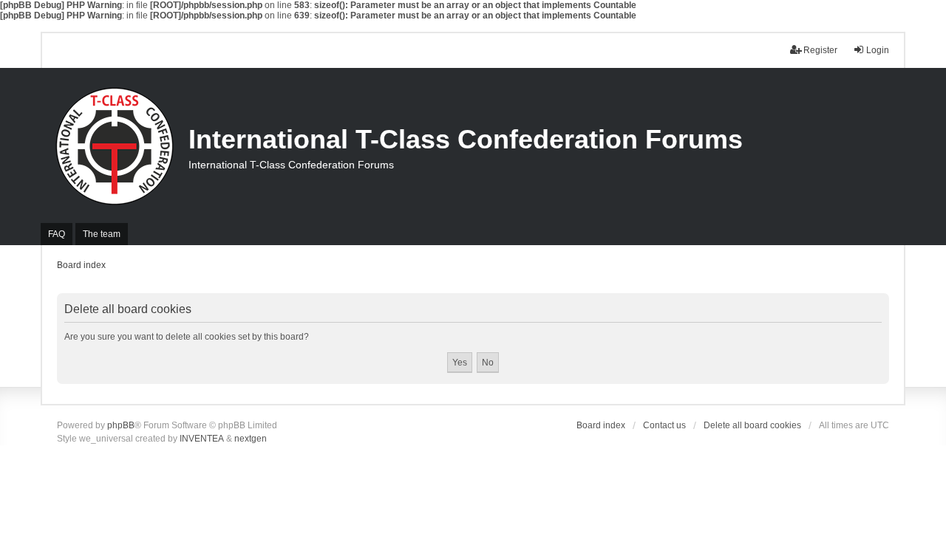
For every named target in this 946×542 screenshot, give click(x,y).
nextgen (250, 438)
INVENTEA (202, 438)
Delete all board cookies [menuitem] (752, 425)
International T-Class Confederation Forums (465, 139)
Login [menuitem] (877, 50)
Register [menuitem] (820, 50)
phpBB (121, 425)
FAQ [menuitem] (56, 234)
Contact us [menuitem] (664, 425)
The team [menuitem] (101, 234)
